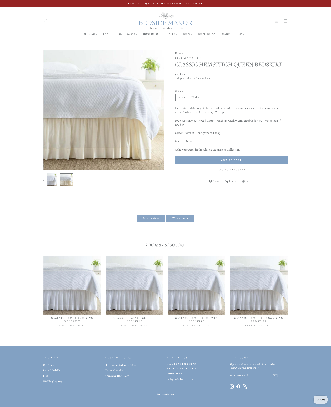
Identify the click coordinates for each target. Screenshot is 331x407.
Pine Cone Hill (188, 58)
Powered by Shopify (165, 394)
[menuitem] (90, 34)
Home (178, 53)
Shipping (180, 78)
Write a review (180, 218)
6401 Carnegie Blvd (181, 364)
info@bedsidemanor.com (180, 379)
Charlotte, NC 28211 (182, 368)
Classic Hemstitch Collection (221, 150)
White (195, 97)
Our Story (48, 365)
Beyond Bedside (51, 370)
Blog (45, 376)
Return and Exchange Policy (120, 365)
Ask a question (151, 218)
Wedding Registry (52, 381)
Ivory (181, 97)
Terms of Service (114, 370)
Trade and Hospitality (117, 376)
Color (180, 90)
